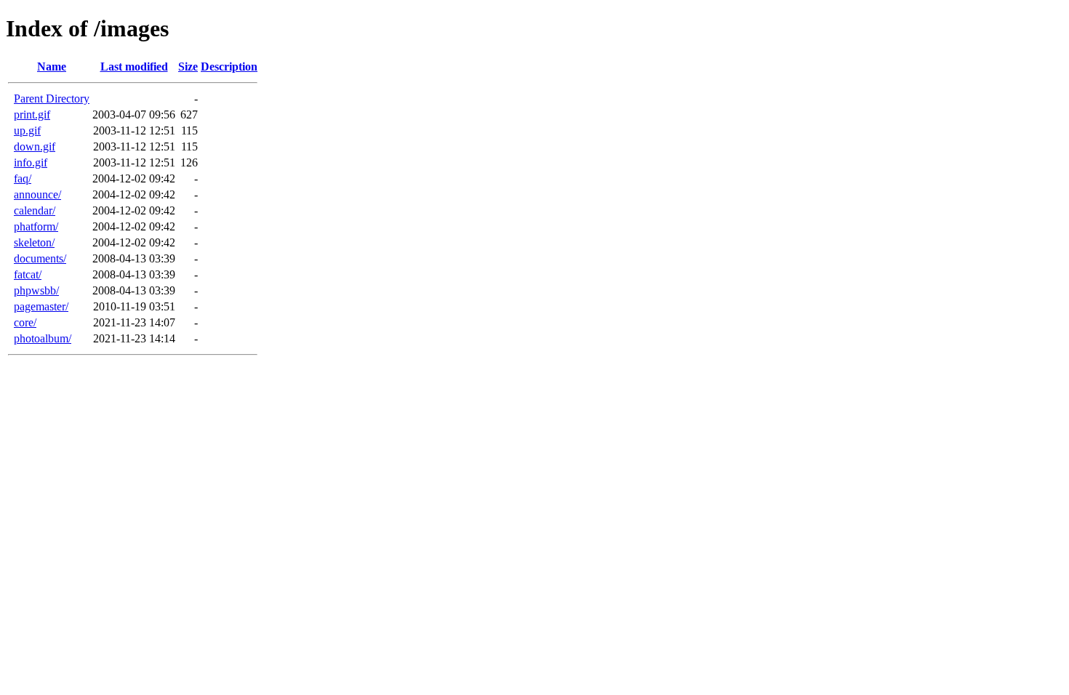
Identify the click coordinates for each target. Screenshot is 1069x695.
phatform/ (36, 226)
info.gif (30, 162)
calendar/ (34, 210)
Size (188, 66)
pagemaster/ (41, 306)
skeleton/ (34, 242)
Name (51, 66)
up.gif (27, 130)
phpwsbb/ (36, 290)
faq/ (22, 178)
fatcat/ (27, 274)
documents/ (40, 258)
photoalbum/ (42, 338)
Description (229, 66)
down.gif (34, 146)
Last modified (134, 66)
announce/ (37, 194)
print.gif (32, 114)
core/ (25, 322)
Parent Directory (51, 98)
